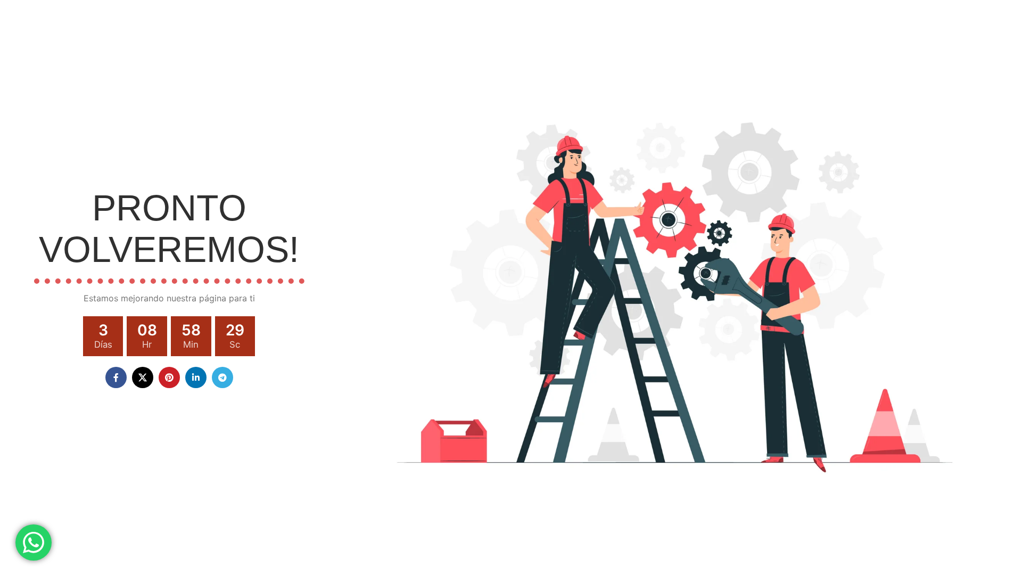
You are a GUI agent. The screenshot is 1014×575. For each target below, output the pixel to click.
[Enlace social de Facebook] (116, 377)
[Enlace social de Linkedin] (196, 377)
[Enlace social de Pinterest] (169, 377)
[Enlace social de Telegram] (222, 377)
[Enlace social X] (142, 377)
